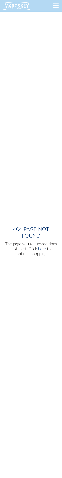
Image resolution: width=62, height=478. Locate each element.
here (42, 249)
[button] (52, 5)
